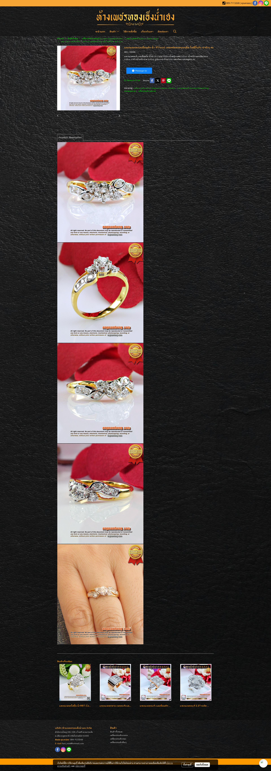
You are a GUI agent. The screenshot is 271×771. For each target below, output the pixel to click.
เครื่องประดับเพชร (119, 735)
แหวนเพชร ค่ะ (130, 91)
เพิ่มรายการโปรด (133, 80)
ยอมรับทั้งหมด (202, 764)
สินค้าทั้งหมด (116, 731)
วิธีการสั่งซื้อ (130, 31)
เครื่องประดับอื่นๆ (118, 742)
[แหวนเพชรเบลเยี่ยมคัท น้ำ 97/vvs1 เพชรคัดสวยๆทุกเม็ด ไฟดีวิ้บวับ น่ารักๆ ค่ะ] (88, 78)
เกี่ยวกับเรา (147, 31)
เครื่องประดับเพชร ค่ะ (147, 91)
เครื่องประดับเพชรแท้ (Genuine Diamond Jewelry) (155, 88)
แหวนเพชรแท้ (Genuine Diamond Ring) (193, 88)
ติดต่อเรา (163, 31)
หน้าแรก (100, 31)
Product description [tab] (70, 137)
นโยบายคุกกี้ (80, 766)
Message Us (141, 70)
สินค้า (113, 31)
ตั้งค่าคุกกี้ (187, 764)
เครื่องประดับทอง (118, 738)
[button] (175, 31)
